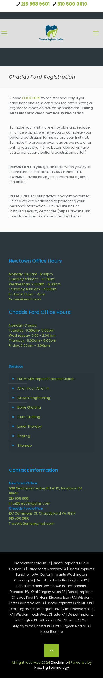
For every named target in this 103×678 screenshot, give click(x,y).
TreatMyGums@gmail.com (31, 523)
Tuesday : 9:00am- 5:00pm (31, 330)
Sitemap (24, 445)
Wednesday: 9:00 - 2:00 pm (32, 335)
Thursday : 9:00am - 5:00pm (32, 340)
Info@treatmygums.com (29, 503)
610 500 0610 (72, 4)
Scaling (23, 435)
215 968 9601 (35, 4)
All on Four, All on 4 (33, 388)
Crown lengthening (33, 397)
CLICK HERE (31, 97)
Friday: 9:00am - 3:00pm (29, 345)
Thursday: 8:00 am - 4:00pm (33, 289)
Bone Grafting (29, 407)
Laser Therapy (29, 426)
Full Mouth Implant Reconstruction (45, 378)
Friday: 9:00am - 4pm (27, 294)
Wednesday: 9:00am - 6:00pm (35, 284)
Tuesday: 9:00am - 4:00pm (32, 279)
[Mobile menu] (95, 33)
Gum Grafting (28, 416)
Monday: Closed (23, 325)
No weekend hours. (25, 299)
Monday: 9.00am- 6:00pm (31, 274)
